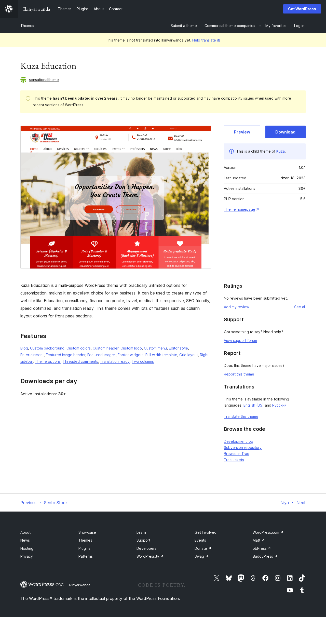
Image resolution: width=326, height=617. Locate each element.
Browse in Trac (236, 453)
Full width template (161, 355)
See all (300, 307)
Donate (203, 548)
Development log (238, 441)
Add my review (236, 307)
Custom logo (131, 348)
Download (285, 132)
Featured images (101, 355)
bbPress (262, 548)
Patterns (85, 556)
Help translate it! (206, 40)
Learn (141, 532)
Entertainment (32, 355)
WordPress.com (268, 532)
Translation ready (115, 361)
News (25, 540)
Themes (27, 25)
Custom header (105, 348)
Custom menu (155, 348)
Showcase (87, 532)
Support (143, 540)
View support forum (240, 340)
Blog (24, 348)
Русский (279, 405)
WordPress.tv (150, 556)
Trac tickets (234, 460)
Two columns (143, 361)
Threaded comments (80, 361)
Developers (146, 548)
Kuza (280, 151)
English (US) (253, 405)
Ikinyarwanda (79, 585)
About (25, 532)
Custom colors (78, 348)
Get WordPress (302, 9)
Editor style (178, 348)
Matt (259, 540)
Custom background (47, 348)
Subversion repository (243, 447)
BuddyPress (265, 556)
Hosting (26, 548)
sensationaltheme (44, 79)
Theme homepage (239, 209)
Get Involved (205, 532)
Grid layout (188, 355)
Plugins (84, 548)
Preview (242, 132)
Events (200, 540)
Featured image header (65, 355)
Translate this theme (241, 416)
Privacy (26, 556)
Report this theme (239, 374)
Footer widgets (130, 355)
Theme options (48, 361)
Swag (201, 556)
